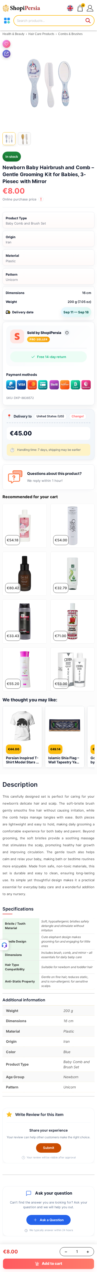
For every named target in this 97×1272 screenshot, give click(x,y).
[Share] (6, 54)
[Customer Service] (4, 945)
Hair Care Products (41, 34)
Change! (78, 416)
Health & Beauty (13, 34)
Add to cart (52, 1263)
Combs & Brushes (70, 34)
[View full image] (48, 83)
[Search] (88, 21)
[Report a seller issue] (67, 332)
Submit (48, 1148)
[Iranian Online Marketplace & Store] (23, 8)
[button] (90, 8)
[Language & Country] (70, 8)
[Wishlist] (6, 44)
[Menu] (6, 20)
